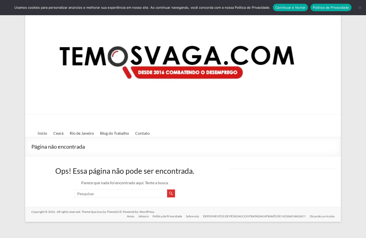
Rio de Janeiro (82, 133)
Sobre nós (192, 216)
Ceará (58, 133)
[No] (359, 7)
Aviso (130, 216)
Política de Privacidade (167, 216)
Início (42, 133)
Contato (142, 133)
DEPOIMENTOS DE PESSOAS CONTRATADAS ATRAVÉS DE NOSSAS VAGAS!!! (254, 216)
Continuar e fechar (290, 7)
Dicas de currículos (322, 216)
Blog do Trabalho (114, 133)
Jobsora (143, 216)
